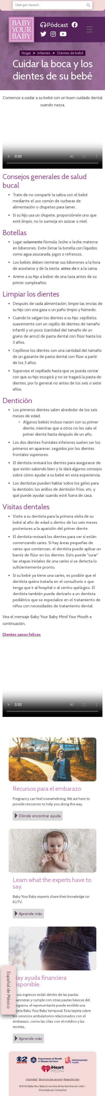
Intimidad (31, 1079)
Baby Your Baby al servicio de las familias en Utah (56, 1086)
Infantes (43, 53)
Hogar (26, 53)
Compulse (61, 1090)
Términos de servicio (50, 1079)
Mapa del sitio (71, 1079)
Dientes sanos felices (22, 634)
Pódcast (57, 25)
